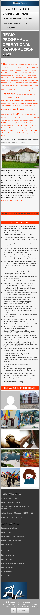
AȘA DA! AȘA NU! (9, 28)
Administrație (22, 14)
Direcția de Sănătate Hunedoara (12, 563)
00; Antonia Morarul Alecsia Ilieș (22, 82)
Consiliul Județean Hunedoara (12, 540)
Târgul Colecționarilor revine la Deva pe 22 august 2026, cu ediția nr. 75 (19, 354)
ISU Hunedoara (6, 572)
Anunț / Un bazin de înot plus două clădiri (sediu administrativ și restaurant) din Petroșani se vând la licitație (21, 359)
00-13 (12, 82)
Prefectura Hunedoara (9, 528)
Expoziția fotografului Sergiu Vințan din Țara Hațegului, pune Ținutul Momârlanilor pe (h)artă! (20, 374)
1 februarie (31, 105)
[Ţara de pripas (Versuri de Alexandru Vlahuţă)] (29, 458)
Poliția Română (6, 532)
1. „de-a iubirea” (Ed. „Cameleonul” (15, 123)
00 (3, 64)
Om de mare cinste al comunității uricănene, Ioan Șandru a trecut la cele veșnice (21, 349)
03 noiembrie (29, 123)
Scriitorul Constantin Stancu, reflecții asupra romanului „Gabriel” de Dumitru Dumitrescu (19, 284)
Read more (23, 610)
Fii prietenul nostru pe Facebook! (20, 213)
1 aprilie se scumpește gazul (18, 90)
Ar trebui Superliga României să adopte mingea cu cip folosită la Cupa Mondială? (20, 320)
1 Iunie (21, 109)
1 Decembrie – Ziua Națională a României (15, 105)
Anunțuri (18, 23)
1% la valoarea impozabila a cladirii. (24, 118)
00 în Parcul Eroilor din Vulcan (18, 77)
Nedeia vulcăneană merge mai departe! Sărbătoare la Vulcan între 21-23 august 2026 (20, 370)
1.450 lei (36, 118)
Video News (7, 23)
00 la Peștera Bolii (9, 72)
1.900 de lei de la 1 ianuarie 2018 (10, 120)
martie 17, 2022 (18, 143)
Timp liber (28, 18)
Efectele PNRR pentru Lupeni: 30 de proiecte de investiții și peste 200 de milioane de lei (20, 332)
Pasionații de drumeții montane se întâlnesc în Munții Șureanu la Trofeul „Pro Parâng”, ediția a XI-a (20, 239)
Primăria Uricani (7, 567)
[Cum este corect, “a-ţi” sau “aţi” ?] (10, 400)
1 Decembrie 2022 (18, 100)
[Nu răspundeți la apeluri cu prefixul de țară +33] (29, 439)
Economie (17, 18)
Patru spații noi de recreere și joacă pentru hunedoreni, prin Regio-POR (19, 139)
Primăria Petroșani (7, 551)
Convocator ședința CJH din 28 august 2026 (19, 281)
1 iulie (13, 110)
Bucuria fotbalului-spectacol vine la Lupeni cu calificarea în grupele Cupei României (19, 298)
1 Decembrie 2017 (25, 98)
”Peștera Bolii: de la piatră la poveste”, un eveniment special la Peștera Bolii (18, 327)
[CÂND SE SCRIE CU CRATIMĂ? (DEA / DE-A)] (29, 477)
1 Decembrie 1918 (12, 98)
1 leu (11, 114)
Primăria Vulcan (6, 576)
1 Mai (16, 114)
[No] (37, 607)
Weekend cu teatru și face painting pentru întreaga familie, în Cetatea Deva (18, 303)
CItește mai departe (10, 200)
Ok (14, 610)
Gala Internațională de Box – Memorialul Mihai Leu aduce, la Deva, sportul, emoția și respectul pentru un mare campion (20, 337)
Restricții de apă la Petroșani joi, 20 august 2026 (21, 324)
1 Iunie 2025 (30, 109)
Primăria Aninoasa (7, 555)
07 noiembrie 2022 (9, 125)
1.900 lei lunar (23, 120)
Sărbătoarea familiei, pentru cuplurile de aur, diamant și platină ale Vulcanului (19, 289)
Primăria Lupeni (6, 559)
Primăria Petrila (6, 544)
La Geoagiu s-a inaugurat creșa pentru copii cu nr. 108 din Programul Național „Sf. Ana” (20, 293)
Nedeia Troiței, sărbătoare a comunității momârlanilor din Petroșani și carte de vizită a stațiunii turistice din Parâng (20, 380)
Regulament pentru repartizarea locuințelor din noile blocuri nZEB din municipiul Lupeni (20, 234)
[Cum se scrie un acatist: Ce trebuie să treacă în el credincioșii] (10, 439)
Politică (6, 18)
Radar (26, 23)
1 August (29, 90)
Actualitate (7, 14)
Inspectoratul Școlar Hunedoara (12, 536)
